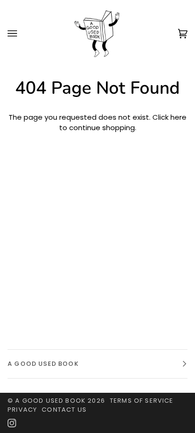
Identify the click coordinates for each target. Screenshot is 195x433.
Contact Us (64, 409)
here (178, 117)
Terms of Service (142, 400)
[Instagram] (12, 423)
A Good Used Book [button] (43, 363)
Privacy (22, 409)
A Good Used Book (50, 400)
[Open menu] (22, 33)
